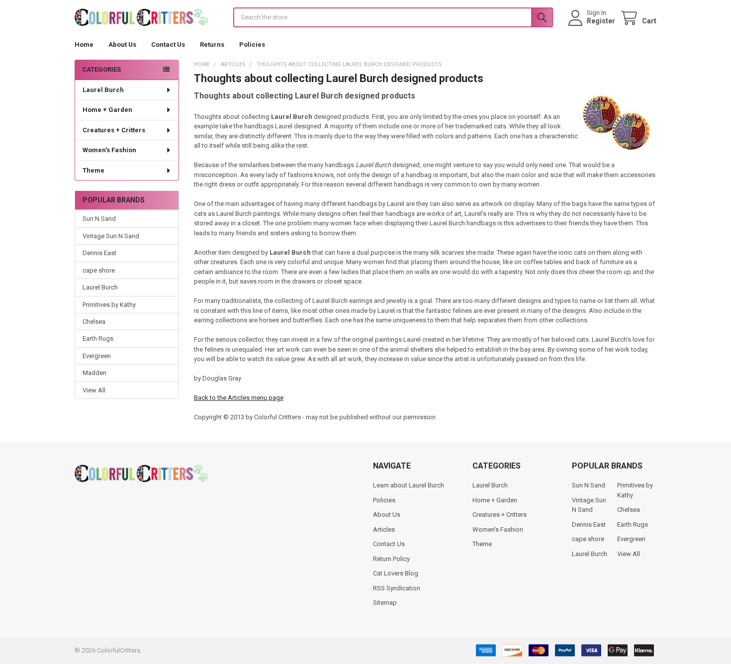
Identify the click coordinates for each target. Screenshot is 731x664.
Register (601, 21)
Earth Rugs (98, 338)
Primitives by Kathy (109, 304)
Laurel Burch (103, 90)
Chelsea (94, 321)
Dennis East (99, 253)
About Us (122, 44)
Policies (252, 44)
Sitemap (385, 602)
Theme (93, 170)
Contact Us (168, 44)
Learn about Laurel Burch (408, 485)
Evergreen (97, 356)
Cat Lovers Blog (395, 573)
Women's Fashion (109, 150)
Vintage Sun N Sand (111, 236)
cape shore (99, 270)
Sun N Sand (99, 218)
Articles (384, 529)
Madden (94, 373)
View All (94, 390)
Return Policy (391, 559)
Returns (212, 44)
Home (84, 44)
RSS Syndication (396, 588)
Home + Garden (107, 109)
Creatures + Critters (114, 130)
